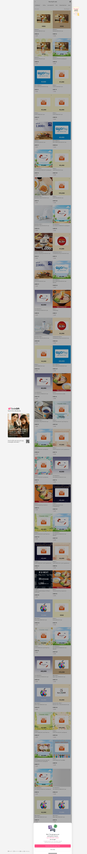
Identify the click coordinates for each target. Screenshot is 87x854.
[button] (10, 851)
